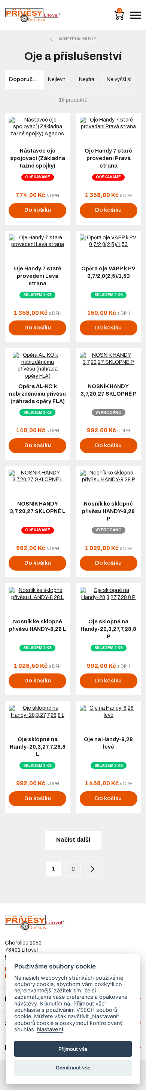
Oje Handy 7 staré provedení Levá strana (37, 276)
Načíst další (73, 839)
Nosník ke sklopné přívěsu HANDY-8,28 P (108, 511)
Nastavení (50, 1029)
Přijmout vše (73, 1049)
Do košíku (37, 210)
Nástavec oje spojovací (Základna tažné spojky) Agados (37, 162)
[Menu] (135, 15)
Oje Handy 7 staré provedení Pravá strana (108, 158)
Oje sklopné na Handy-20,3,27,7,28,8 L (38, 747)
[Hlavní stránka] (33, 15)
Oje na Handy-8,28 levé (108, 743)
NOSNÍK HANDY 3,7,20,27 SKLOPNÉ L (38, 507)
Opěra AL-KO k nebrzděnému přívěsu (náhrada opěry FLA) (37, 394)
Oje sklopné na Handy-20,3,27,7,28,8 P (108, 629)
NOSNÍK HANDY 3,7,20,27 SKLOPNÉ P (108, 390)
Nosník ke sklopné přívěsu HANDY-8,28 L (37, 625)
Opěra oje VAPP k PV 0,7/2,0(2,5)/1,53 (108, 272)
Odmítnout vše (73, 1068)
